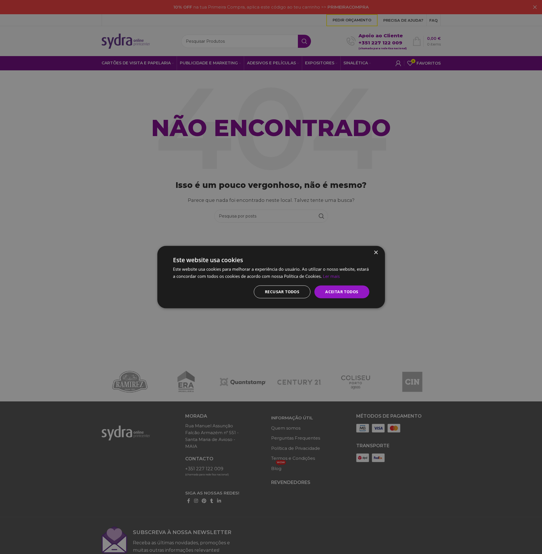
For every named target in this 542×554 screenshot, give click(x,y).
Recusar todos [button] (282, 291)
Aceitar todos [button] (341, 291)
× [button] (376, 253)
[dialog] (271, 277)
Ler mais (331, 276)
